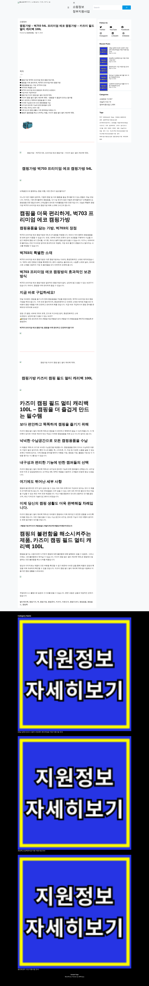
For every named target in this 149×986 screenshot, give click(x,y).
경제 (101, 120)
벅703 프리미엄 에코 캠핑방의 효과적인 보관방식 (38, 90)
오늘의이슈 (123, 128)
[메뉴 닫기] (74, 3)
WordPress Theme (70, 976)
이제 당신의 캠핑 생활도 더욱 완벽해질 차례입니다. (38, 110)
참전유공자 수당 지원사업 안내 (119, 66)
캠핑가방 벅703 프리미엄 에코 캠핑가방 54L (38, 80)
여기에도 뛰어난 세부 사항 (30, 108)
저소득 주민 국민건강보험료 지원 (119, 131)
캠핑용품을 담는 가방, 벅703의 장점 (33, 85)
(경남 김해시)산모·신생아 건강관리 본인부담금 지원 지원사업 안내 (119, 49)
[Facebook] (68, 981)
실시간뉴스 (124, 125)
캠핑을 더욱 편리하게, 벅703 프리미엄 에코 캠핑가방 (41, 83)
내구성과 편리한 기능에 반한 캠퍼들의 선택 (36, 105)
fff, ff (101, 117)
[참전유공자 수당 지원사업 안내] (104, 70)
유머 (104, 131)
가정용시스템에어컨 (120, 117)
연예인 (114, 128)
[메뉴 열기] (68, 7)
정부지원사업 (105, 105)
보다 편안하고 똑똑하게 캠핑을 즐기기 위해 (36, 100)
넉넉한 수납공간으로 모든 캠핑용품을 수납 (35, 103)
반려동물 (113, 122)
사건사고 (102, 125)
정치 (118, 133)
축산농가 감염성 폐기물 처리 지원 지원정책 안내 (119, 76)
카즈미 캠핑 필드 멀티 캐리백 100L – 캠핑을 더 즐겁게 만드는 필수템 (47, 98)
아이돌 (101, 128)
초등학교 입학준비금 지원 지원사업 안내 (31, 850)
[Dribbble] (80, 981)
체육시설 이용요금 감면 (106, 136)
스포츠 (118, 125)
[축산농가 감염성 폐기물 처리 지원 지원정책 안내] (104, 78)
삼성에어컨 (112, 125)
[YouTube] (76, 981)
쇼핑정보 (23, 22)
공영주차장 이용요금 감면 (110, 120)
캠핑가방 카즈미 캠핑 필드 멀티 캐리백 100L (36, 95)
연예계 (109, 128)
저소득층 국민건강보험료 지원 (108, 133)
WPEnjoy (81, 976)
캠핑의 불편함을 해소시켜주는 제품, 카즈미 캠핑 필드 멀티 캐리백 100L (48, 113)
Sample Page (75, 974)
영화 (118, 128)
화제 (101, 139)
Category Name (24, 616)
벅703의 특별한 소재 (28, 88)
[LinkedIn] (84, 981)
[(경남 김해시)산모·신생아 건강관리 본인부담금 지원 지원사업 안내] (104, 51)
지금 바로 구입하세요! (28, 93)
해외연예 (125, 136)
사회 (106, 125)
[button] (53, 75)
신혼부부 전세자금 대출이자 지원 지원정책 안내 (119, 84)
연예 (105, 128)
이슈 (107, 131)
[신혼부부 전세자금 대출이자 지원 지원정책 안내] (104, 87)
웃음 (101, 131)
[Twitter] (64, 981)
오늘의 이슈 (104, 102)
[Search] (126, 7)
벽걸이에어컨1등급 (122, 122)
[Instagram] (72, 981)
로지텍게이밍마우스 (105, 122)
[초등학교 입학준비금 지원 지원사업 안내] (104, 61)
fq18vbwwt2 (106, 117)
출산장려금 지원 (117, 136)
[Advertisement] (57, 52)
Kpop (112, 117)
